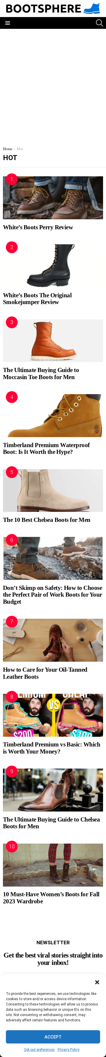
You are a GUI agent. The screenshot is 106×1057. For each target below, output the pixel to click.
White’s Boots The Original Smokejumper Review (37, 299)
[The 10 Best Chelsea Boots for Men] (53, 490)
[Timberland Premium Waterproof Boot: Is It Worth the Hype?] (53, 415)
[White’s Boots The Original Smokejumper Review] (53, 265)
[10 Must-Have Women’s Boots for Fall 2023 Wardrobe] (53, 865)
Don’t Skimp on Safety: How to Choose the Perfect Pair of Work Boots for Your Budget (52, 594)
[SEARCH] (99, 23)
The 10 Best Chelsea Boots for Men (46, 519)
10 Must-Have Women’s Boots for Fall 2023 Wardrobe (51, 898)
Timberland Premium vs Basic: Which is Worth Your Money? (51, 748)
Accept (53, 1037)
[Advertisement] (53, 85)
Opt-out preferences (39, 1050)
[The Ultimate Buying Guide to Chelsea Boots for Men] (53, 790)
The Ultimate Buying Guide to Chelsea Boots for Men (51, 823)
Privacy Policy (69, 1050)
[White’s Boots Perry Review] (53, 197)
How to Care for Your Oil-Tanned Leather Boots (45, 673)
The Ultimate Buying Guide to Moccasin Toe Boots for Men (41, 373)
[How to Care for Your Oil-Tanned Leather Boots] (53, 640)
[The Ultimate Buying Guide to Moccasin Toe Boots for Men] (53, 340)
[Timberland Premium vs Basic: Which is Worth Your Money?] (53, 715)
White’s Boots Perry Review (38, 227)
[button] (97, 982)
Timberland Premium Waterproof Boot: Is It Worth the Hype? (46, 449)
